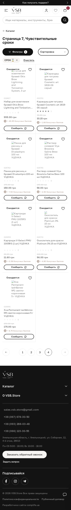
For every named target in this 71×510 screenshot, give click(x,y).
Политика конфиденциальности (20, 499)
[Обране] (55, 10)
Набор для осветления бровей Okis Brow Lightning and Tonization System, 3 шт (17, 104)
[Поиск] (64, 20)
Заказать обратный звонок (24, 454)
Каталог (10, 30)
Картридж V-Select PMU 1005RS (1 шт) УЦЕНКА (17, 242)
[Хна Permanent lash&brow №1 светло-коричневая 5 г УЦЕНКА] (19, 289)
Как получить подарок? (35, 2)
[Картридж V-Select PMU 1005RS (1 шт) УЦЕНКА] (19, 219)
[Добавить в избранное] (30, 69)
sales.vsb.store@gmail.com (21, 409)
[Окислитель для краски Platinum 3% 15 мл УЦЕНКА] (52, 219)
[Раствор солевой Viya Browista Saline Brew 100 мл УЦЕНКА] (52, 150)
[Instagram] (15, 481)
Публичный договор (53, 499)
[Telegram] (24, 481)
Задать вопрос (11, 461)
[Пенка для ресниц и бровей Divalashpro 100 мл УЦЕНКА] (19, 150)
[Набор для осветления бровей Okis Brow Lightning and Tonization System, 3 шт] (19, 81)
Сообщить (17, 128)
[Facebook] (6, 481)
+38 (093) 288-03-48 (17, 424)
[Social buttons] (64, 494)
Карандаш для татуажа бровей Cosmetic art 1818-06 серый (51, 104)
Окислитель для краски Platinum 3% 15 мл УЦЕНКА (52, 242)
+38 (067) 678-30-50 (16, 416)
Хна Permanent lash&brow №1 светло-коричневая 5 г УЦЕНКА (18, 312)
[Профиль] (46, 10)
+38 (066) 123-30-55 (16, 431)
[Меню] (6, 10)
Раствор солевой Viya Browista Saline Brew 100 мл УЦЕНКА (50, 174)
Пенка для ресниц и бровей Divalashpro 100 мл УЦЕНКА (18, 174)
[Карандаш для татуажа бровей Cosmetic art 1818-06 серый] (52, 81)
